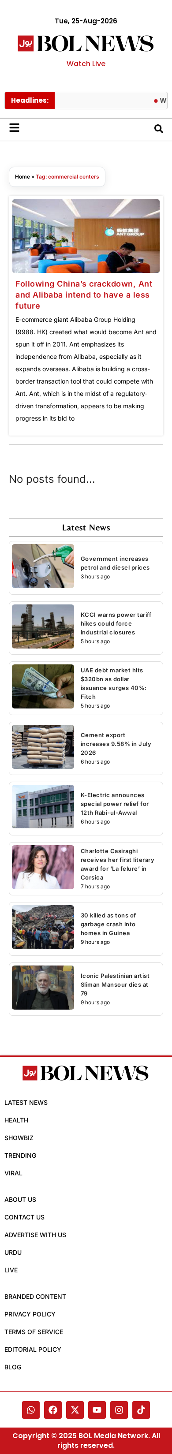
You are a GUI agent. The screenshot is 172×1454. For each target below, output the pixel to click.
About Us (20, 1199)
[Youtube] (97, 1410)
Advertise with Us (35, 1234)
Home (22, 176)
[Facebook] (53, 1410)
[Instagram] (119, 1410)
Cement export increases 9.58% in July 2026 (116, 743)
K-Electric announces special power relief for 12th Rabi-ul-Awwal (115, 803)
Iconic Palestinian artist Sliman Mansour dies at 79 (115, 984)
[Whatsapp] (31, 1410)
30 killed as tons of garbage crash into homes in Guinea (108, 924)
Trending (20, 1155)
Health (16, 1120)
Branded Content (35, 1296)
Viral (13, 1173)
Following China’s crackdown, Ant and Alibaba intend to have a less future (83, 294)
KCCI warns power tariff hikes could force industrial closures (116, 623)
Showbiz (19, 1137)
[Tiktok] (141, 1410)
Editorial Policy (32, 1349)
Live (11, 1270)
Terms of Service (33, 1331)
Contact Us (24, 1217)
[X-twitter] (75, 1410)
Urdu (13, 1252)
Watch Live (86, 64)
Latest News (26, 1102)
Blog (12, 1367)
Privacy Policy (30, 1314)
